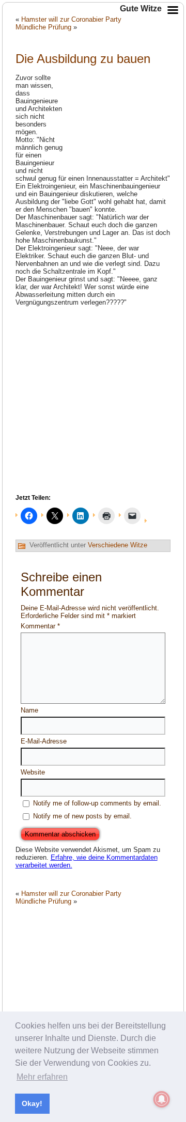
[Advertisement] (119, 117)
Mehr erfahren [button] (42, 1076)
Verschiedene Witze (117, 545)
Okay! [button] (32, 1103)
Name (29, 710)
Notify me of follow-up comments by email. (97, 803)
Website (33, 772)
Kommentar (40, 626)
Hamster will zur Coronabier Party (71, 893)
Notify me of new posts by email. (82, 816)
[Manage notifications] (161, 1099)
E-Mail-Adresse (44, 741)
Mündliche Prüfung (43, 27)
